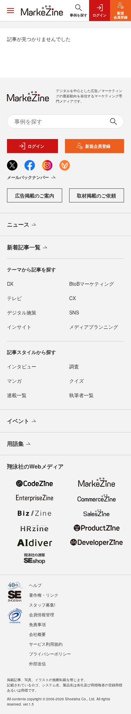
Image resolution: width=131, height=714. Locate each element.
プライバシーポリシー (50, 654)
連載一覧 (17, 394)
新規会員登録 (97, 146)
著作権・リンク (43, 595)
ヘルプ (35, 585)
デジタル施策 (21, 312)
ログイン (36, 146)
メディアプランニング (93, 326)
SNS (74, 312)
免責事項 (37, 624)
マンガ (14, 380)
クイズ (76, 380)
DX (10, 283)
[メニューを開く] (10, 10)
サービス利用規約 (46, 644)
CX (72, 297)
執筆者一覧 (81, 394)
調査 (74, 366)
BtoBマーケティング (91, 283)
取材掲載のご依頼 (96, 195)
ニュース (18, 224)
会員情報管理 (41, 614)
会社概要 (37, 634)
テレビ (14, 297)
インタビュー (21, 366)
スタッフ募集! (42, 605)
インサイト (19, 326)
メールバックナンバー (28, 177)
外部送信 (37, 663)
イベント (18, 421)
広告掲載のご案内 (34, 195)
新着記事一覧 (24, 247)
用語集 (15, 443)
